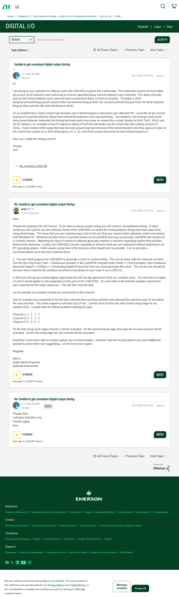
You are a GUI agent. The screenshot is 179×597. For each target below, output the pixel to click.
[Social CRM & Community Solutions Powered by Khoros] (161, 467)
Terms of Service (88, 525)
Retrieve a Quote (68, 525)
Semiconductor (142, 512)
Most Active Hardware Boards (77, 16)
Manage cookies (122, 586)
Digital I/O (105, 16)
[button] (16, 180)
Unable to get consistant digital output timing (42, 64)
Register (143, 26)
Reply (160, 180)
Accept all (140, 588)
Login (157, 26)
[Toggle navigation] (23, 7)
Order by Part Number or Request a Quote (121, 525)
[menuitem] (163, 7)
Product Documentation (31, 552)
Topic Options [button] (19, 50)
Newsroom (69, 538)
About (37, 538)
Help (170, 26)
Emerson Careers (52, 538)
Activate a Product (78, 552)
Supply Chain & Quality (89, 538)
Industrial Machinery (105, 512)
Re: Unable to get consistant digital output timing (44, 204)
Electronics (75, 512)
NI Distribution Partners (16, 525)
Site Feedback (126, 552)
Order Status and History (44, 525)
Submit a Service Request (103, 552)
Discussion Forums (44, 16)
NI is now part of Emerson (17, 538)
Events (108, 538)
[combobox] (93, 39)
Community (23, 16)
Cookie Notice (77, 585)
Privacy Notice (56, 585)
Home (10, 16)
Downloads (10, 552)
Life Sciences (125, 512)
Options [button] (160, 76)
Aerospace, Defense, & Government (48, 512)
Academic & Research (16, 512)
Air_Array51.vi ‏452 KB (33, 166)
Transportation (161, 512)
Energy (87, 512)
